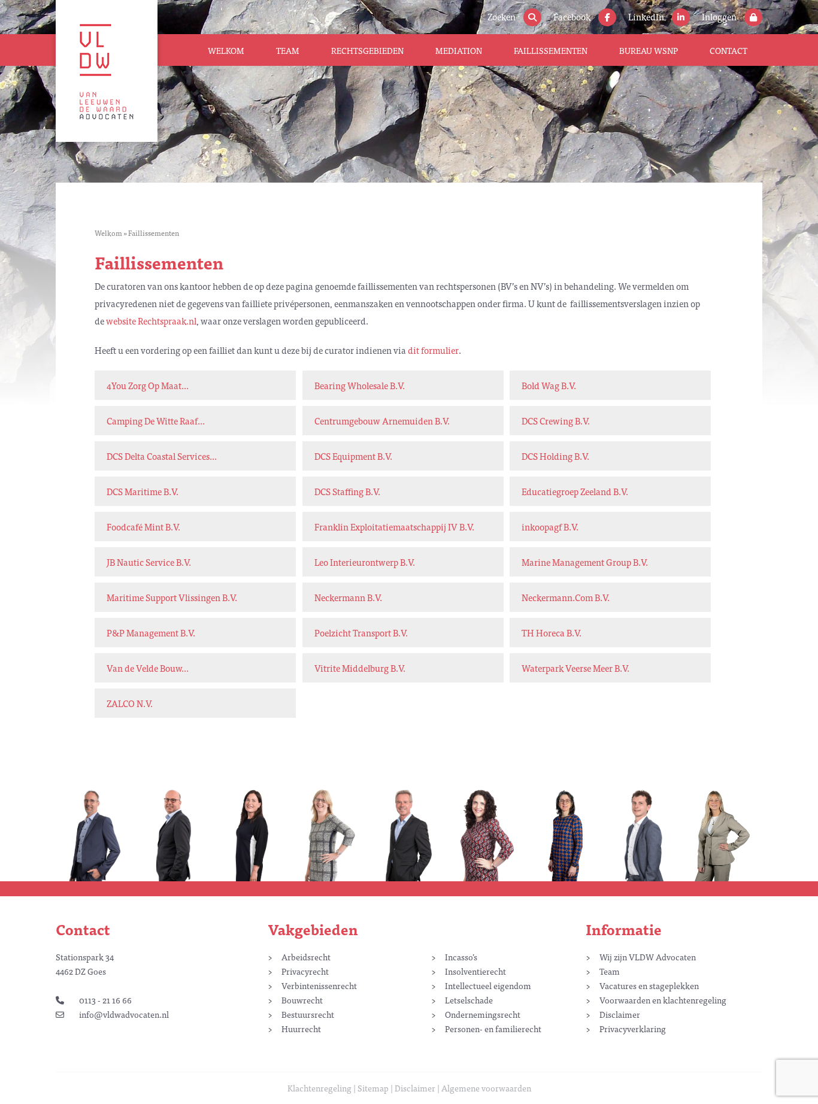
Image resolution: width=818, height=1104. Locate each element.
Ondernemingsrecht (482, 1014)
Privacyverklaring (632, 1028)
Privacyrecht (305, 971)
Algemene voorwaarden (486, 1087)
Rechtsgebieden (367, 50)
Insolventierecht (475, 971)
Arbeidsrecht (306, 956)
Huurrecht (301, 1028)
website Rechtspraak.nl (151, 320)
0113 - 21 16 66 (105, 999)
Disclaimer (619, 1014)
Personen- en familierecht (493, 1028)
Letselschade (469, 999)
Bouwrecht (302, 999)
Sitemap (373, 1087)
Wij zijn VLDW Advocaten (647, 956)
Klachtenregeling (319, 1087)
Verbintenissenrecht (319, 985)
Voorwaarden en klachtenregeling (662, 999)
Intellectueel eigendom (488, 985)
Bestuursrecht (307, 1014)
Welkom (226, 50)
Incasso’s (461, 956)
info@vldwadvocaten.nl (124, 1014)
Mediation (458, 50)
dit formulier (433, 349)
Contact (728, 50)
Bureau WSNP (648, 50)
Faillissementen (550, 50)
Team (287, 50)
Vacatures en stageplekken (649, 985)
